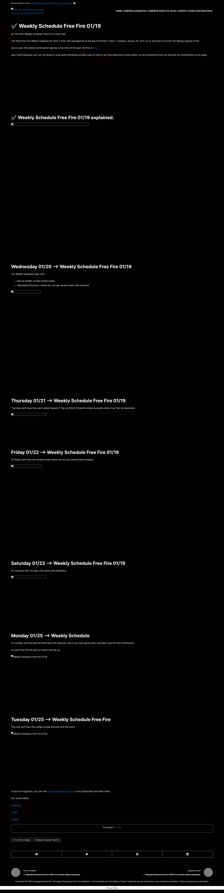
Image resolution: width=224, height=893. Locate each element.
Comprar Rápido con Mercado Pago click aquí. (51, 3)
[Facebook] (36, 854)
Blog (173, 11)
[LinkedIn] (187, 854)
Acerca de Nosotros (199, 11)
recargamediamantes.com (61, 791)
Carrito (182, 11)
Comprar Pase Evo (159, 11)
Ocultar (117, 827)
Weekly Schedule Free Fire (48, 840)
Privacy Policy (112, 888)
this (95, 48)
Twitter (14, 819)
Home (119, 11)
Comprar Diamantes (135, 11)
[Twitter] (87, 854)
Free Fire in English (22, 840)
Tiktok (14, 812)
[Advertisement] (89, 85)
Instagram (16, 805)
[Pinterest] (137, 854)
